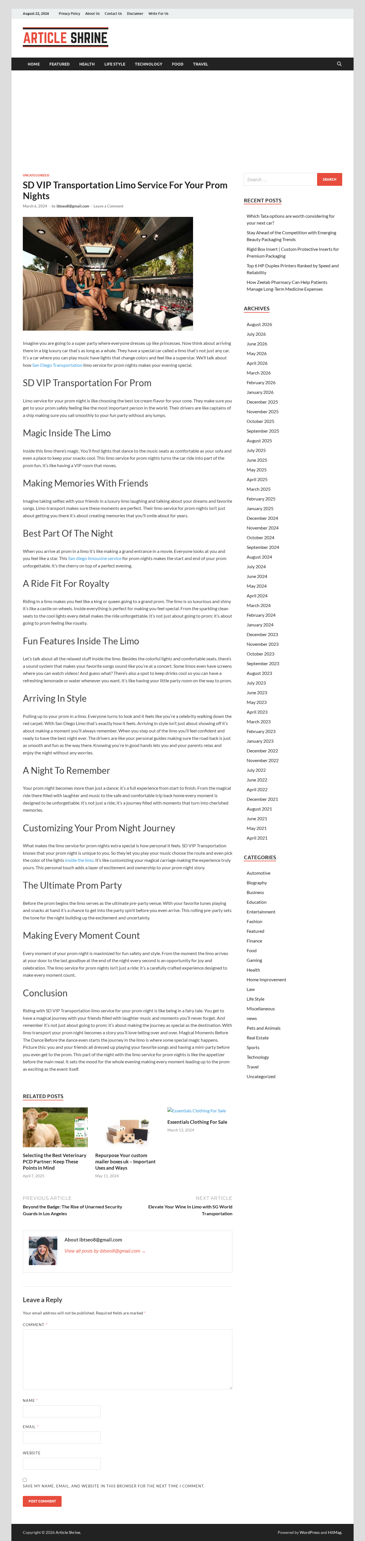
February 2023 (261, 731)
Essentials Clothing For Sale (197, 1122)
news (252, 1018)
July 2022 (256, 770)
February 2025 (261, 498)
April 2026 (257, 363)
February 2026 (261, 382)
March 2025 (259, 489)
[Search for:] (293, 179)
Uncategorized (36, 175)
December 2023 (262, 634)
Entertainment (261, 911)
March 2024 (259, 605)
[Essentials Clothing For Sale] (196, 1112)
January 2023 (260, 741)
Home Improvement (266, 979)
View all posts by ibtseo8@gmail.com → (105, 1251)
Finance (254, 940)
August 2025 (259, 440)
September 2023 (263, 663)
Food (177, 64)
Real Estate (258, 1037)
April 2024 (257, 595)
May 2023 (257, 702)
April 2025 (257, 479)
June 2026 (257, 343)
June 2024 (257, 576)
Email (30, 1426)
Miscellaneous (261, 1008)
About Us (92, 13)
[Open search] (339, 64)
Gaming (254, 960)
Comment (35, 1324)
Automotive (258, 873)
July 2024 (256, 566)
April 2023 (257, 711)
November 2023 (263, 644)
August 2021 (259, 808)
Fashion (254, 921)
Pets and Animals (264, 1028)
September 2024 (263, 547)
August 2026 (259, 324)
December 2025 (262, 401)
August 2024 (259, 556)
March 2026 (259, 372)
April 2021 (257, 837)
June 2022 (257, 779)
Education (257, 902)
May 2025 (257, 469)
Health (87, 64)
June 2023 (257, 692)
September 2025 (263, 430)
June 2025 (257, 460)
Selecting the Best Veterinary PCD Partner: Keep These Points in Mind (54, 1161)
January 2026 (260, 392)
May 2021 (257, 828)
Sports (253, 1047)
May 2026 (257, 353)
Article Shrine (68, 1532)
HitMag (334, 1532)
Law (251, 989)
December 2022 (262, 750)
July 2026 (256, 334)
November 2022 (263, 760)
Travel (200, 64)
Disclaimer (135, 13)
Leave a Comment (108, 206)
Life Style (114, 64)
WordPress (310, 1532)
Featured (59, 64)
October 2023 (260, 653)
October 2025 (260, 421)
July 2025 (256, 450)
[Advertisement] (182, 122)
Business (255, 892)
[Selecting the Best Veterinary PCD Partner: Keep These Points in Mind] (55, 1129)
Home (34, 64)
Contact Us (113, 13)
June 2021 (257, 818)
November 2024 (263, 527)
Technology (148, 64)
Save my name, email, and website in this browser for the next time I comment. (114, 1486)
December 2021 (262, 799)
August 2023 (259, 673)
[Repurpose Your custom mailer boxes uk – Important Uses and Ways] (127, 1129)
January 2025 (260, 508)
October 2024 (260, 537)
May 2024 (257, 586)
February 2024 (261, 615)
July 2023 (256, 682)
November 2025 (263, 411)
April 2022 (257, 789)
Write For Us (158, 13)
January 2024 (260, 624)
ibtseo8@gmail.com (72, 206)
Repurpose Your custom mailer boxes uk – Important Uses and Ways (125, 1161)
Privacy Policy (69, 13)
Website (32, 1453)
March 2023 (259, 721)
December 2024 (262, 518)
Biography (257, 882)
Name (30, 1400)
